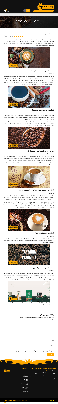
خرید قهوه (9, 41)
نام (53, 335)
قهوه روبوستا (52, 379)
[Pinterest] (53, 400)
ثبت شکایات (25, 391)
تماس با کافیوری (33, 376)
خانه (36, 371)
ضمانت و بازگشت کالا (25, 375)
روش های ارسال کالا (24, 371)
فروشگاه (35, 373)
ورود (24, 10)
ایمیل (53, 340)
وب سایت (52, 346)
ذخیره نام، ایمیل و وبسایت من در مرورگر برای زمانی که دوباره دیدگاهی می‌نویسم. (33, 351)
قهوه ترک (53, 373)
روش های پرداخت (26, 379)
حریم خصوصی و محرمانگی (24, 383)
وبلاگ (44, 375)
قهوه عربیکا (52, 376)
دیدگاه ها (52, 320)
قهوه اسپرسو (52, 371)
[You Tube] (51, 400)
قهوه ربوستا (46, 115)
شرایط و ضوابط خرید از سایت (25, 388)
